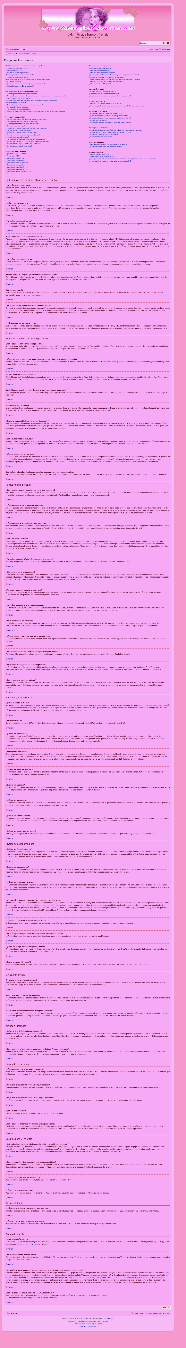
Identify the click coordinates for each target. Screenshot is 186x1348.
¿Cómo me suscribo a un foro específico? (104, 134)
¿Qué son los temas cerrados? (17, 169)
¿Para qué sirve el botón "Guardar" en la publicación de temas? (28, 141)
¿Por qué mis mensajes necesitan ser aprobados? (23, 144)
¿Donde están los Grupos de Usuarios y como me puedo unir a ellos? (114, 75)
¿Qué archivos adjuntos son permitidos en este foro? (108, 144)
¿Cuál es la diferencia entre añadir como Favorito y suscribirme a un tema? (115, 130)
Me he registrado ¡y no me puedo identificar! (21, 75)
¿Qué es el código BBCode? (16, 154)
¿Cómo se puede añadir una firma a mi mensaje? (23, 124)
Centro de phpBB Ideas (117, 1257)
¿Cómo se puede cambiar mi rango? (18, 109)
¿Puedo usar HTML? (13, 156)
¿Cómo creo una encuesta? (15, 126)
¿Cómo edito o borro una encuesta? (18, 130)
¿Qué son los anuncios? (14, 165)
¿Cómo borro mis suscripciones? (101, 137)
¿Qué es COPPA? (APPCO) (16, 70)
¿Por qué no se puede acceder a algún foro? (21, 132)
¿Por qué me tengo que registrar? (17, 68)
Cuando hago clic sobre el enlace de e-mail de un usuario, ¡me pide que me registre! (35, 111)
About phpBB (28, 1244)
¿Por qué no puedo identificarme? (17, 77)
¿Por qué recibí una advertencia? (17, 137)
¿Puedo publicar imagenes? (15, 160)
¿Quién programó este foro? (99, 154)
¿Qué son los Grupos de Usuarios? (102, 73)
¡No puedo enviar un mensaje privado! (102, 91)
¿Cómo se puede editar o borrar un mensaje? (22, 121)
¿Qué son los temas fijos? (15, 167)
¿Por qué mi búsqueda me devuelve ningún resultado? (108, 116)
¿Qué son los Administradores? (100, 68)
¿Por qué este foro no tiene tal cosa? (102, 156)
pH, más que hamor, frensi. (88, 34)
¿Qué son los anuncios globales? (17, 162)
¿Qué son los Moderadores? (99, 70)
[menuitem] (23, 49)
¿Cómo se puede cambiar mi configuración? (21, 94)
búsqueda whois (32, 1275)
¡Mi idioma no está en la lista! (16, 103)
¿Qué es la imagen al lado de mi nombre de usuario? (24, 105)
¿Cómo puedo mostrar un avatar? (17, 107)
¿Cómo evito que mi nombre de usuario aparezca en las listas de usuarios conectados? (36, 96)
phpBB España (97, 1324)
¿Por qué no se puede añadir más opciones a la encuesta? (26, 128)
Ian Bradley (109, 1318)
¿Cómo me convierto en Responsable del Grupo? (106, 77)
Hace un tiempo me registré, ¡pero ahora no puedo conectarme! (28, 79)
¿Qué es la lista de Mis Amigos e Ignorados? (105, 103)
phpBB (107, 410)
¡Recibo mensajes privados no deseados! (104, 94)
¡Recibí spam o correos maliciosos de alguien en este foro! (110, 96)
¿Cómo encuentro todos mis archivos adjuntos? (106, 147)
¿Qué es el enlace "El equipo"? (100, 84)
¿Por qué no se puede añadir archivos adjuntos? (23, 135)
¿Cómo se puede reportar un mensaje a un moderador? (25, 139)
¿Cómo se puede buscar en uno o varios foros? (106, 113)
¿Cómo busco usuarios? (98, 120)
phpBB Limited (99, 1242)
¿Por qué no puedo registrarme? (17, 73)
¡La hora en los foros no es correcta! (18, 98)
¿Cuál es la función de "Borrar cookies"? (20, 86)
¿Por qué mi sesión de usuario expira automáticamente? (25, 84)
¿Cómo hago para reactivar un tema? (19, 146)
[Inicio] (87, 19)
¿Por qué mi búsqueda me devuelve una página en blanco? (110, 118)
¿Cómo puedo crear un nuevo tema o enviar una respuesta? (27, 119)
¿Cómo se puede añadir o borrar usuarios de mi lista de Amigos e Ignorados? (116, 106)
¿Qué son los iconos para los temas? (19, 171)
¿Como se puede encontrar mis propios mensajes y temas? (110, 122)
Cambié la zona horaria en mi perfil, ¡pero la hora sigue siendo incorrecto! (31, 100)
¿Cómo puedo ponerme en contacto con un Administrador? (110, 161)
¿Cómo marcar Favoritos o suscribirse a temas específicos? (110, 132)
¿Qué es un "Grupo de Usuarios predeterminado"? (107, 81)
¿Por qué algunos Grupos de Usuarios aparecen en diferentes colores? (114, 79)
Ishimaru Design (82, 1318)
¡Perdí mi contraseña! (13, 81)
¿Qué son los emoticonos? (15, 158)
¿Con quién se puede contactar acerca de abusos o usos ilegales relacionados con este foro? (122, 159)
